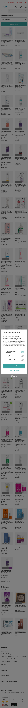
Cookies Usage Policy (19, 339)
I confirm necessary (14, 370)
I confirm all (14, 365)
